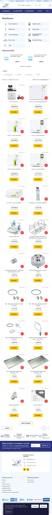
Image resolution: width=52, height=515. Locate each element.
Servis (3, 482)
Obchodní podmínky (7, 490)
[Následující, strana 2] (44, 428)
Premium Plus (29, 74)
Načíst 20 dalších (26, 423)
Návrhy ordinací (6, 484)
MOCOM (19, 74)
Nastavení (8, 512)
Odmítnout (35, 506)
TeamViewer (30, 480)
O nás (11, 1)
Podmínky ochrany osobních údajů (10, 492)
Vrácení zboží (30, 482)
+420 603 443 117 (31, 462)
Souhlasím (43, 506)
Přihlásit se (45, 445)
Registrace (46, 1)
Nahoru (7, 428)
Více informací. (17, 508)
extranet (29, 484)
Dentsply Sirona (9, 74)
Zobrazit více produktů (25, 66)
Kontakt (4, 480)
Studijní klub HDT (20, 1)
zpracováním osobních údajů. (22, 445)
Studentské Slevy (6, 488)
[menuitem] (6, 11)
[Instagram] (27, 469)
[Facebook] (24, 469)
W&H (38, 74)
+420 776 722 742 (31, 465)
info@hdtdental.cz (30, 459)
